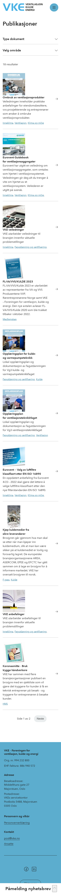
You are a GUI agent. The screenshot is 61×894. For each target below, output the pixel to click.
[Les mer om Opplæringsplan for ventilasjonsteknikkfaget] (55, 413)
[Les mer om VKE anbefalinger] (55, 612)
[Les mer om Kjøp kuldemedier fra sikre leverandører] (55, 544)
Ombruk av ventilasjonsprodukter (23, 97)
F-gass (6, 579)
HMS (5, 703)
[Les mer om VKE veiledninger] (55, 227)
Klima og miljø (36, 122)
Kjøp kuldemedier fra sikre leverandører (16, 531)
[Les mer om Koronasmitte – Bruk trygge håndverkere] (55, 674)
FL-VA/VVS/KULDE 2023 (18, 281)
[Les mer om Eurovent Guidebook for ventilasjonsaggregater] (55, 165)
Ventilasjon (20, 122)
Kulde (39, 379)
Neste (40, 718)
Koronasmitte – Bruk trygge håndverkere (15, 668)
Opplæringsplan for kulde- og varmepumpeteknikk (19, 355)
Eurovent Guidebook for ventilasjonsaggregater (19, 159)
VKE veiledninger (13, 229)
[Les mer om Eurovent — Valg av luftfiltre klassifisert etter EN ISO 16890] (55, 471)
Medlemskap (10, 319)
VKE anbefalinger (13, 614)
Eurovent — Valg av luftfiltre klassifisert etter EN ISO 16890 (22, 471)
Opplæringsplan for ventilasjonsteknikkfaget (20, 415)
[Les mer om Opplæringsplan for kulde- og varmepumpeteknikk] (55, 355)
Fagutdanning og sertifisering (31, 247)
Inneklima (8, 122)
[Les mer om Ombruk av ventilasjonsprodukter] (55, 99)
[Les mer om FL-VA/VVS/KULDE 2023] (55, 289)
